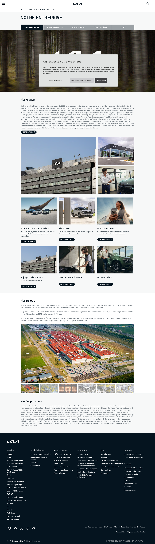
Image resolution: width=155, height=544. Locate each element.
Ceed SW (10, 478)
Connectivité (35, 466)
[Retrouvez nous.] (115, 211)
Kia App (127, 480)
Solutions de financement (88, 460)
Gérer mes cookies (55, 80)
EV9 (8, 507)
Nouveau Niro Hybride (15, 481)
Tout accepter (101, 80)
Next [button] (127, 353)
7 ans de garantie (131, 474)
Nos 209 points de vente (63, 470)
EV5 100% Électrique (15, 491)
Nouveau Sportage (14, 484)
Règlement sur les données (136, 532)
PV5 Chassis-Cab (13, 516)
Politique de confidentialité (129, 527)
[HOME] (21, 9)
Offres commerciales (62, 454)
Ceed (9, 475)
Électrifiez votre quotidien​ (41, 454)
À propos (104, 473)
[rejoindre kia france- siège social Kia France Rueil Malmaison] (39, 260)
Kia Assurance (130, 490)
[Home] (8, 541)
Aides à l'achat (59, 473)
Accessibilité (120, 532)
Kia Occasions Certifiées (133, 454)
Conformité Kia (100, 27)
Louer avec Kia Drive (62, 457)
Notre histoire (78, 27)
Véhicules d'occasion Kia (133, 457)
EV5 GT (10, 494)
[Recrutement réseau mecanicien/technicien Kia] (77, 260)
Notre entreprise (32, 27)
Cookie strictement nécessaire (81, 80)
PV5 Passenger (13, 519)
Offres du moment (85, 457)
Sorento (10, 503)
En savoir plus (27, 242)
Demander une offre (62, 467)
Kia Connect (129, 477)
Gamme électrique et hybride (39, 458)
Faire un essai (59, 464)
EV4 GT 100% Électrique (16, 488)
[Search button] (148, 3)
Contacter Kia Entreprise (87, 469)
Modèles (104, 457)
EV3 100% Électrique (15, 464)
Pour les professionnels (110, 467)
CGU (115, 527)
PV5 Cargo (11, 513)
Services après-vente (132, 471)
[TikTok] (27, 528)
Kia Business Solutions (86, 472)
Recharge (34, 462)
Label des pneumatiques (93, 527)
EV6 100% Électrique (15, 497)
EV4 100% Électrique (15, 467)
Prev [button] (27, 353)
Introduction (106, 454)
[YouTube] (33, 528)
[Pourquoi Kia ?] (115, 260)
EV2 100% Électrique (15, 460)
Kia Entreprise (83, 454)
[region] (78, 70)
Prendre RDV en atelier (133, 468)
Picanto (10, 454)
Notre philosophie (54, 27)
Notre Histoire (27, 132)
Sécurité (127, 487)
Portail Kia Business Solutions (85, 476)
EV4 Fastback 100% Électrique (15, 471)
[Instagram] (9, 528)
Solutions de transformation (112, 464)
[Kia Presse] (77, 211)
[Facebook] (15, 528)
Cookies (143, 527)
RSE (123, 27)
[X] (21, 528)
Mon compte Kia (130, 484)
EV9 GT (10, 510)
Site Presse (108, 527)
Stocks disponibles (61, 460)
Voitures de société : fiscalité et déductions (86, 465)
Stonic (9, 457)
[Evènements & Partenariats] (39, 211)
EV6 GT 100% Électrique (16, 500)
